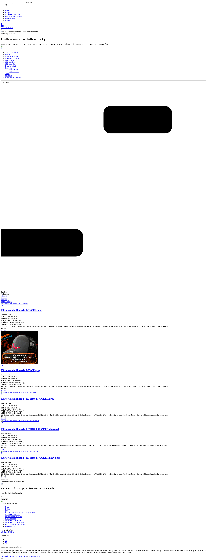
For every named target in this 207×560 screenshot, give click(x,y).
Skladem (4, 292)
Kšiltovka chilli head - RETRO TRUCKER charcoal (30, 429)
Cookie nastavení (34, 556)
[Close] (2, 558)
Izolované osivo (10, 18)
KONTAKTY (10, 526)
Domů (7, 10)
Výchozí (4, 296)
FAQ (7, 511)
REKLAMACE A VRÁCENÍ (15, 524)
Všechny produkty (11, 52)
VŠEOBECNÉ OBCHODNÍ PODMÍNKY (20, 513)
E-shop (7, 12)
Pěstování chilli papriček (13, 16)
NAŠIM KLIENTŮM (12, 14)
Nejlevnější (5, 300)
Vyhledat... (29, 3)
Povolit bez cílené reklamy (18, 556)
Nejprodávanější (6, 302)
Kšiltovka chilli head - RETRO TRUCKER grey (27, 398)
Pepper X (8, 20)
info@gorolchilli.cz (7, 532)
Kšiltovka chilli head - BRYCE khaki (21, 310)
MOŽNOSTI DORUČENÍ (14, 522)
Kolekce (8, 54)
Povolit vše (4, 556)
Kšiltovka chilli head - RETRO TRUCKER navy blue (30, 457)
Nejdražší (4, 298)
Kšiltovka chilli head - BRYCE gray (20, 370)
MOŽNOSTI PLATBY (13, 521)
